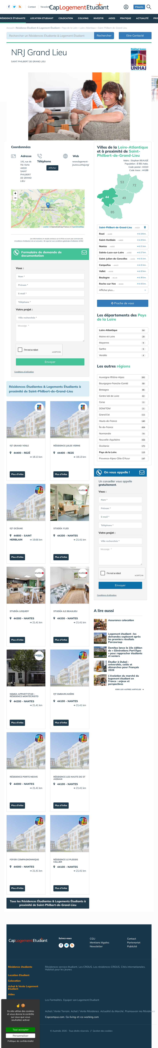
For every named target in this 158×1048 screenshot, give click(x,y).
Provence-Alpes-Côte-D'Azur (122, 458)
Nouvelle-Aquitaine (122, 439)
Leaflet (45, 226)
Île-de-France (122, 427)
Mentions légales (99, 942)
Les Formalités (53, 999)
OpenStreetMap (78, 226)
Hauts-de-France (122, 420)
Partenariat (133, 942)
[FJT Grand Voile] (26, 419)
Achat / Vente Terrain (57, 1011)
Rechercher (104, 35)
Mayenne (121, 342)
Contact (32, 6)
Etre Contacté (135, 35)
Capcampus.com (54, 1016)
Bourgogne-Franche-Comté (121, 383)
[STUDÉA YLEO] (69, 502)
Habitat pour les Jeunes (58, 969)
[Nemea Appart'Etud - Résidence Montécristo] (26, 668)
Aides (111, 18)
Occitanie (122, 445)
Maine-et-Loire (121, 336)
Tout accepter (21, 1029)
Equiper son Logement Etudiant (81, 999)
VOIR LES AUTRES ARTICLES (129, 689)
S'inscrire (139, 7)
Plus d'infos (17, 474)
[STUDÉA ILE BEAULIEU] (69, 585)
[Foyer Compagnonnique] (26, 833)
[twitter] (14, 7)
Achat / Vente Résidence (85, 1011)
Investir (99, 18)
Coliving (83, 18)
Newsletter (46, 6)
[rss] (20, 7)
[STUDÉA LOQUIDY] (26, 585)
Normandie (121, 433)
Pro (155, 18)
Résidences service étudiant (61, 966)
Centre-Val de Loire (121, 395)
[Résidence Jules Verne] (69, 419)
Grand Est (122, 414)
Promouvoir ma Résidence (140, 1011)
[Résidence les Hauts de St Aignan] (69, 750)
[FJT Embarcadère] (69, 668)
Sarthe (121, 348)
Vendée (121, 355)
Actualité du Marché (112, 1011)
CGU (92, 938)
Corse (121, 402)
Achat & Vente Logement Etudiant (23, 987)
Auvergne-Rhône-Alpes (122, 377)
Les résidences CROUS (106, 966)
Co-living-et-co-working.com (82, 1016)
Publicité (132, 946)
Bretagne (121, 389)
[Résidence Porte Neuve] (26, 750)
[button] (48, 205)
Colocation (65, 18)
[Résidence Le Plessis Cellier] (69, 833)
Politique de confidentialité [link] (21, 1041)
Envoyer (50, 362)
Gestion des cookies (102, 1030)
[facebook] (8, 7)
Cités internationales (133, 966)
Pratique (125, 18)
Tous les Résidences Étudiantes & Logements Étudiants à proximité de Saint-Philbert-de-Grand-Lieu (48, 903)
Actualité (142, 18)
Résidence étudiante (12, 18)
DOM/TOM (121, 408)
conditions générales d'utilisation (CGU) (69, 241)
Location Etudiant (41, 18)
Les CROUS (85, 966)
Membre (128, 7)
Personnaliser (20, 1035)
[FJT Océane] (26, 502)
